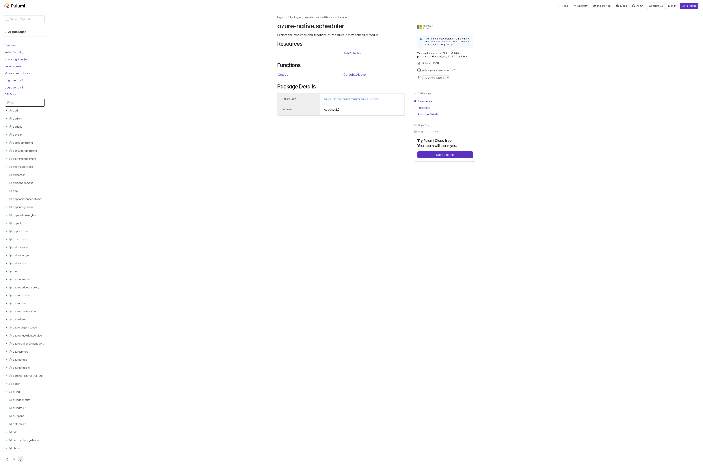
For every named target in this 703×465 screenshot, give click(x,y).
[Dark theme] (14, 459)
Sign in (672, 5)
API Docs (10, 94)
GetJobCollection (355, 74)
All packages (17, 32)
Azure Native (311, 17)
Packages (295, 17)
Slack (623, 5)
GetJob (283, 74)
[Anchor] (347, 25)
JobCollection (352, 53)
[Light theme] (7, 459)
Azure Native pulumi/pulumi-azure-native (351, 99)
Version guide (13, 66)
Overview (10, 45)
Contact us (656, 5)
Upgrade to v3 (14, 87)
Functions (424, 107)
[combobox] (23, 19)
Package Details (428, 114)
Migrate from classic (18, 73)
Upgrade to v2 (14, 80)
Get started (689, 5)
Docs (565, 5)
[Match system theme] (20, 459)
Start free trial (445, 154)
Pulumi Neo (604, 5)
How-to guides (16, 59)
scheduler (341, 17)
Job (280, 53)
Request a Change (428, 131)
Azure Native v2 (442, 41)
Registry (582, 5)
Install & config (14, 52)
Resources (425, 101)
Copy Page (424, 125)
